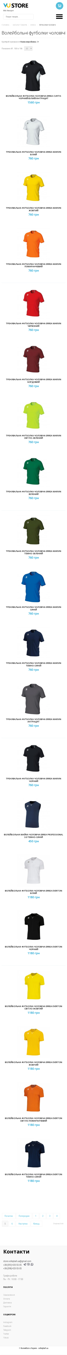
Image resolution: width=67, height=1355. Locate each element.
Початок (9, 1216)
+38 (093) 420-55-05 (13, 1265)
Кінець (36, 1223)
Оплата (6, 1299)
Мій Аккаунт (8, 10)
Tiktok (6, 1337)
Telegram (7, 1330)
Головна (5, 25)
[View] (34, 83)
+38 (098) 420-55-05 (12, 1268)
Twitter (6, 1334)
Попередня (24, 1216)
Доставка (7, 1302)
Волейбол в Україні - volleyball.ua (34, 1348)
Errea (33, 25)
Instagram (7, 1322)
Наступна (23, 1223)
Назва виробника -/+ (29, 42)
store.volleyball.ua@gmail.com (17, 1261)
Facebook (7, 1326)
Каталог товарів (20, 25)
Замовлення (9, 1295)
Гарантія (7, 1306)
